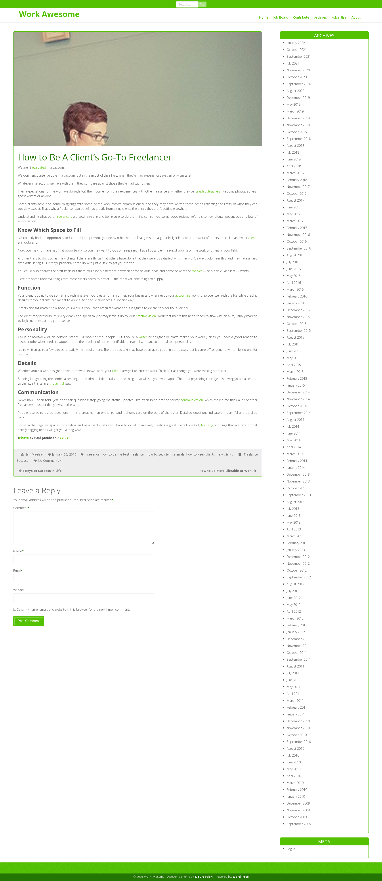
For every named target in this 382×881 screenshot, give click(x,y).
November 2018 (298, 125)
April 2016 (294, 282)
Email (17, 570)
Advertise (339, 17)
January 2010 (296, 796)
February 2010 (297, 790)
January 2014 (296, 467)
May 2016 (293, 276)
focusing (207, 425)
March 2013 (295, 536)
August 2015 (295, 337)
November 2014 (298, 399)
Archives (320, 17)
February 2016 (297, 296)
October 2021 (297, 50)
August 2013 (295, 502)
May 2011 (293, 687)
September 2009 (299, 824)
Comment (20, 508)
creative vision (146, 316)
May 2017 (293, 214)
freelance (92, 454)
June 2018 (294, 159)
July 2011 (293, 673)
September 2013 (299, 495)
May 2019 (293, 104)
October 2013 (297, 488)
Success (22, 460)
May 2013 (293, 522)
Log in (291, 849)
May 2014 (293, 440)
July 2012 (293, 591)
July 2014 (293, 426)
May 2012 (293, 605)
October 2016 (297, 241)
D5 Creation (204, 877)
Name (17, 551)
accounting (183, 295)
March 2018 (295, 173)
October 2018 (297, 132)
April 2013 (294, 529)
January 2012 (296, 632)
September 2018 (299, 139)
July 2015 (293, 344)
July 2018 (293, 152)
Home (263, 17)
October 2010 (297, 735)
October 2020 (297, 77)
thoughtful (57, 383)
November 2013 (298, 481)
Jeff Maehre (34, 454)
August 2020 (295, 91)
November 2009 (298, 810)
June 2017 (294, 207)
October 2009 (297, 817)
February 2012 (297, 625)
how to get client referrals (166, 454)
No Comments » (49, 460)
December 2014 (298, 392)
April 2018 (294, 166)
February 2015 (297, 378)
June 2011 (294, 680)
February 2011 (297, 707)
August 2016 (295, 255)
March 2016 (295, 289)
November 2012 (298, 563)
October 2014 (297, 406)
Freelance (251, 454)
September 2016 (299, 248)
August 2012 (295, 584)
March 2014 (295, 454)
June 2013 (294, 515)
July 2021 (293, 63)
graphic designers (208, 191)
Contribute (301, 17)
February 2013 (297, 543)
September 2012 (299, 577)
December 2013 (298, 474)
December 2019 (298, 97)
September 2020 (299, 84)
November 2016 (298, 235)
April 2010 (294, 776)
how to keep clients (200, 454)
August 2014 (295, 420)
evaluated (39, 167)
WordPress (241, 877)
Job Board (280, 17)
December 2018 (298, 118)
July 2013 (293, 509)
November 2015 (298, 317)
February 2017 (297, 228)
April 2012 (294, 611)
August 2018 (295, 145)
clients (252, 238)
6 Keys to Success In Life (42, 471)
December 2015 (298, 310)
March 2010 (295, 783)
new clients (225, 454)
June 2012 (294, 598)
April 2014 (294, 447)
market (197, 271)
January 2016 (296, 303)
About (356, 17)
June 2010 (294, 762)
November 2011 (298, 646)
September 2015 (299, 330)
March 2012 (295, 618)
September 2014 (299, 413)
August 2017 (295, 200)
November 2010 (298, 728)
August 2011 (295, 666)
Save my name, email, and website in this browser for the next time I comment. (73, 609)
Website (19, 590)
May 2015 (293, 358)
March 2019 (295, 111)
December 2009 (298, 803)
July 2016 (293, 262)
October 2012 (297, 570)
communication (192, 400)
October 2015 (297, 324)
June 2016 (294, 269)
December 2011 (298, 639)
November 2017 (298, 187)
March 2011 (295, 700)
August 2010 (295, 748)
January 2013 (296, 550)
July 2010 (293, 755)
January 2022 (296, 43)
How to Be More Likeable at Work (226, 471)
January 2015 (296, 385)
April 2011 (294, 694)
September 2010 (299, 742)
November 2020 (298, 70)
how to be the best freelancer (123, 454)
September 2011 (299, 659)
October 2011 (297, 652)
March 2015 (295, 372)
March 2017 (295, 221)
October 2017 (297, 193)
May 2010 (293, 769)
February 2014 (297, 461)
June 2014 (294, 433)
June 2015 (294, 351)
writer (143, 337)
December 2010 (298, 721)
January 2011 (296, 714)
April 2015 (294, 365)
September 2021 (299, 56)
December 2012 (298, 557)
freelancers (64, 216)
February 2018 (297, 180)
